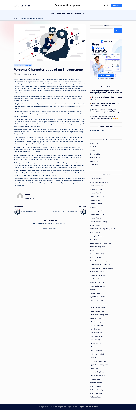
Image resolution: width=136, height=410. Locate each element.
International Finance (97, 272)
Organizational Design (97, 300)
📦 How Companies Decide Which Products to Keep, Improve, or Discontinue (105, 104)
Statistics (93, 358)
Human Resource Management (100, 261)
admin (27, 194)
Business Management (68, 5)
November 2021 (95, 158)
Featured (93, 250)
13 (35, 74)
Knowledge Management (98, 279)
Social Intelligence (96, 350)
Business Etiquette (96, 204)
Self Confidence (95, 343)
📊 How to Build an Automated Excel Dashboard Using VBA (106, 98)
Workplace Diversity (96, 390)
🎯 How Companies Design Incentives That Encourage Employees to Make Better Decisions (106, 92)
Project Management (97, 311)
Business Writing (95, 218)
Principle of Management (98, 308)
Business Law (94, 207)
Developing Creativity (97, 236)
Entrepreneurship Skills (97, 247)
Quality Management (97, 318)
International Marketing (98, 275)
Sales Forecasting (96, 333)
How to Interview (95, 257)
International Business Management (102, 268)
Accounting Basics (96, 179)
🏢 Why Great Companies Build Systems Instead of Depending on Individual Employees (105, 111)
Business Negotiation (97, 211)
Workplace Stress (95, 397)
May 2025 (93, 147)
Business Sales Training (97, 214)
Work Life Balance (96, 383)
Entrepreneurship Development (23, 65)
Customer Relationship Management (102, 229)
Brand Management (96, 186)
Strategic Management (98, 361)
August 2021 (94, 165)
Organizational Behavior (98, 297)
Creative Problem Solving (98, 222)
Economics (93, 239)
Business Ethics (95, 200)
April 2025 (93, 150)
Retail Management (96, 325)
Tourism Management (97, 375)
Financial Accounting (97, 254)
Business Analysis (95, 193)
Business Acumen (96, 189)
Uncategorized (95, 379)
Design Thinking (95, 232)
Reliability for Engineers (97, 322)
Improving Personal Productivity (100, 265)
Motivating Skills (95, 293)
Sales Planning (95, 340)
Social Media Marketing (97, 354)
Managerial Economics (97, 282)
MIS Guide (93, 290)
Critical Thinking (95, 225)
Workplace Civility (96, 386)
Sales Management (96, 336)
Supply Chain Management (99, 365)
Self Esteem (94, 347)
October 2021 (94, 161)
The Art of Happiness (97, 372)
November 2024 (95, 154)
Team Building (94, 368)
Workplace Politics (96, 393)
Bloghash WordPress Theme (88, 407)
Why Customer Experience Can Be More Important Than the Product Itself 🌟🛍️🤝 (104, 117)
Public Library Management (99, 315)
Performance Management (99, 304)
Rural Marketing (95, 329)
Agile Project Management (99, 182)
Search (106, 25)
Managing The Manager (98, 286)
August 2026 (94, 143)
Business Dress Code (97, 196)
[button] (116, 5)
